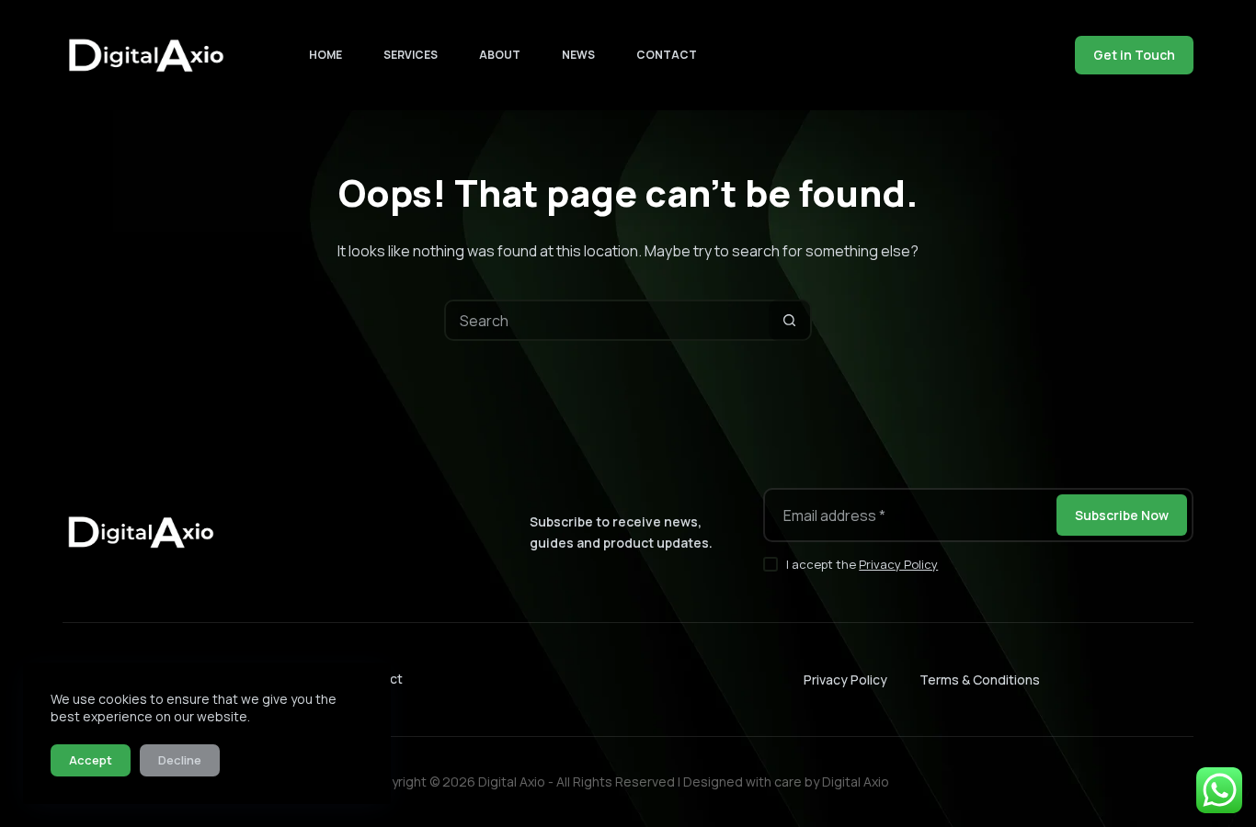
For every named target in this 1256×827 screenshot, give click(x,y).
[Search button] (789, 320)
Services (410, 54)
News (578, 54)
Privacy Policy (898, 564)
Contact (666, 54)
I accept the (862, 564)
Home (325, 54)
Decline (179, 760)
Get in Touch (1134, 54)
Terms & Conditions (979, 679)
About (499, 54)
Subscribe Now (1122, 515)
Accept (90, 760)
